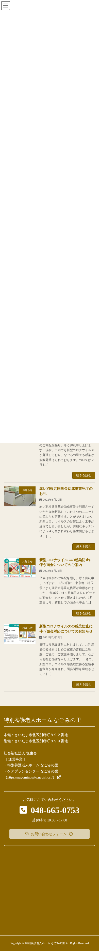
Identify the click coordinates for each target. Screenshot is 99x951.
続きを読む (83, 475)
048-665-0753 (55, 810)
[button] (49, 834)
